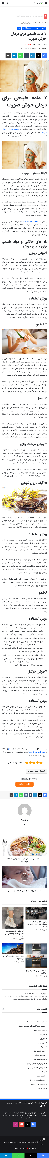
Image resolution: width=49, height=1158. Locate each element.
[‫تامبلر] (26, 55)
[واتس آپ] (20, 55)
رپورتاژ (10, 748)
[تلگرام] (14, 55)
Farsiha (24, 820)
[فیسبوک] (44, 55)
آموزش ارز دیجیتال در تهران (36, 1063)
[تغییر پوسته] (7, 4)
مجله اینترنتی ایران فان (37, 1080)
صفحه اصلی (40, 23)
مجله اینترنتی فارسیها (36, 752)
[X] (38, 55)
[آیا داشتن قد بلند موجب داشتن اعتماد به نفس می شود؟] (12, 918)
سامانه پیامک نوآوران (38, 1084)
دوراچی (42, 1038)
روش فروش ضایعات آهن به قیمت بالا (13, 957)
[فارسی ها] (38, 3)
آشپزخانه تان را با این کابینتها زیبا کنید (36, 971)
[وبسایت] (24, 824)
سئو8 (43, 1047)
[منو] (46, 4)
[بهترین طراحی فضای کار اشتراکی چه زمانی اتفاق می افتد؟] (36, 913)
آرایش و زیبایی (26, 23)
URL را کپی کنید (24, 784)
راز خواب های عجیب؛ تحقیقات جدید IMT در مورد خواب (24, 16)
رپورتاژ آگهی (27, 28)
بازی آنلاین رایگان (39, 1051)
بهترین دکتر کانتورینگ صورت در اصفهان (31, 1026)
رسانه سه (42, 1072)
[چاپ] (8, 55)
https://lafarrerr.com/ (30, 221)
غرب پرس (41, 1042)
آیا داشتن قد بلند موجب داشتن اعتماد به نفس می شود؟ (14, 933)
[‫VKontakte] (26, 795)
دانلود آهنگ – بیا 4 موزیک (35, 1022)
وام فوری (42, 1034)
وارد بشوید (27, 993)
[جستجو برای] (3, 4)
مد (34, 23)
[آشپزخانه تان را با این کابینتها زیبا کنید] (36, 955)
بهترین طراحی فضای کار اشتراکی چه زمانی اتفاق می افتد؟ (37, 924)
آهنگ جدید (41, 1076)
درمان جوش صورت (36, 771)
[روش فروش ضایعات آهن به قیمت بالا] (12, 948)
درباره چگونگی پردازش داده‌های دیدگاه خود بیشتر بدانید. (26, 998)
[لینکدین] (32, 55)
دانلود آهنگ (41, 1088)
